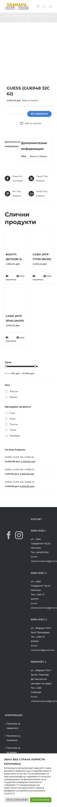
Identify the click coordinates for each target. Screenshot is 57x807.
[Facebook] (9, 535)
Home (7, 16)
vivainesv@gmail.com (43, 650)
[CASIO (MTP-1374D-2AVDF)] (15, 299)
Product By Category (21, 16)
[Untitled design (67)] (28, 53)
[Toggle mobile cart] (37, 6)
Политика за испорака (13, 750)
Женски (34, 156)
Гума (12, 413)
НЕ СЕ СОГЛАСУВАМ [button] (17, 800)
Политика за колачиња (13, 738)
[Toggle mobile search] (44, 6)
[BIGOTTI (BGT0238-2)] (15, 237)
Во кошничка (39, 114)
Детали (20, 276)
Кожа (12, 418)
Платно (14, 424)
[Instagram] (19, 535)
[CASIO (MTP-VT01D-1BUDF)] (42, 237)
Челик (13, 430)
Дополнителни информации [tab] (11, 144)
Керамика (15, 435)
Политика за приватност (13, 726)
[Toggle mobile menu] (50, 6)
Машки (43, 156)
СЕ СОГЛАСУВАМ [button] (40, 800)
